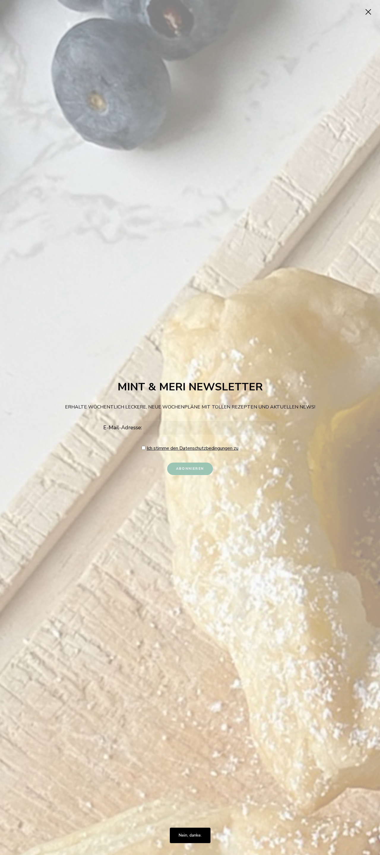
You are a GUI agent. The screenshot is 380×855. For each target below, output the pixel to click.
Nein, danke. (190, 835)
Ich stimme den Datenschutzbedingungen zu (192, 448)
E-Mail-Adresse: (123, 427)
